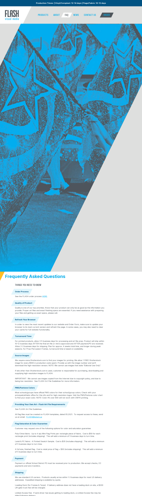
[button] (43, 15)
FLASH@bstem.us (34, 417)
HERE (44, 296)
